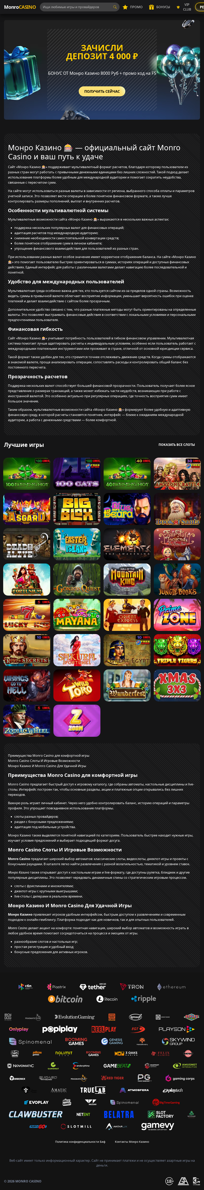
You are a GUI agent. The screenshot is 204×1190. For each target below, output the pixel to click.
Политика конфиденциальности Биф (80, 1142)
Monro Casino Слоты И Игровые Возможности (44, 761)
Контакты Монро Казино (132, 1142)
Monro (20, 7)
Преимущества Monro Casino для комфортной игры (48, 755)
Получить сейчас (102, 91)
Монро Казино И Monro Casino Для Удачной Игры (47, 766)
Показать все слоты (177, 444)
